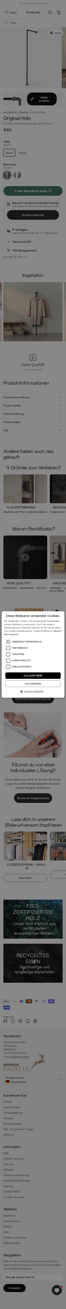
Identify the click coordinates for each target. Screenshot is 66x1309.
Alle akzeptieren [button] (33, 675)
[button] (33, 692)
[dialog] (33, 654)
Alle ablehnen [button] (33, 683)
